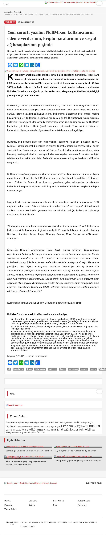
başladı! (28, 422)
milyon (48, 430)
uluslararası (17, 432)
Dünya (7, 501)
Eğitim (81, 426)
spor (75, 429)
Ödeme (63, 369)
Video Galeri (10, 509)
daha (31, 427)
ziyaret (33, 433)
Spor (55, 505)
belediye (43, 422)
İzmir (43, 432)
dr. (48, 426)
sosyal (93, 369)
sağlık (68, 429)
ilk (14, 430)
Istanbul (18, 430)
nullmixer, (52, 369)
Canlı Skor (78, 522)
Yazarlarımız (34, 522)
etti (75, 427)
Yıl (29, 433)
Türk (93, 430)
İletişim (53, 522)
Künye (24, 522)
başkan (11, 422)
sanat (59, 429)
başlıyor (35, 423)
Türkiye (9, 432)
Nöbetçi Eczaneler (65, 522)
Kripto (29, 369)
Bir (78, 422)
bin (75, 423)
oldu (53, 430)
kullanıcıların (40, 369)
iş (27, 430)
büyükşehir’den (23, 426)
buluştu (84, 423)
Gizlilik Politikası (28, 526)
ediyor (57, 426)
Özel (38, 432)
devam (43, 426)
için (24, 429)
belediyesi (53, 422)
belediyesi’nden (67, 423)
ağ (9, 369)
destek (36, 427)
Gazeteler (44, 522)
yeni (24, 432)
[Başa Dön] (101, 530)
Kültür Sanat (84, 501)
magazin (41, 430)
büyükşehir (12, 426)
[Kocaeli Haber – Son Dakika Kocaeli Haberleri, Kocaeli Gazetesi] (71, 2)
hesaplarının (18, 369)
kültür (33, 429)
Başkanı (20, 423)
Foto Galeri (58, 501)
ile (11, 429)
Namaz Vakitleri (90, 522)
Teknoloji (10, 22)
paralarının (73, 369)
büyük (90, 423)
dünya (51, 427)
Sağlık (32, 505)
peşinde (84, 369)
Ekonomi (67, 426)
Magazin (8, 505)
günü (7, 430)
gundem (92, 425)
